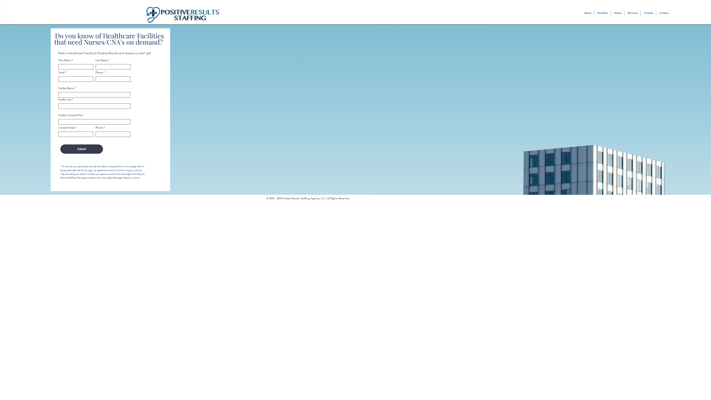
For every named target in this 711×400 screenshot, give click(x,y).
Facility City (64, 99)
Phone (99, 72)
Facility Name (66, 88)
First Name (64, 60)
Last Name (102, 60)
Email (61, 72)
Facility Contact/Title (70, 115)
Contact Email (66, 127)
